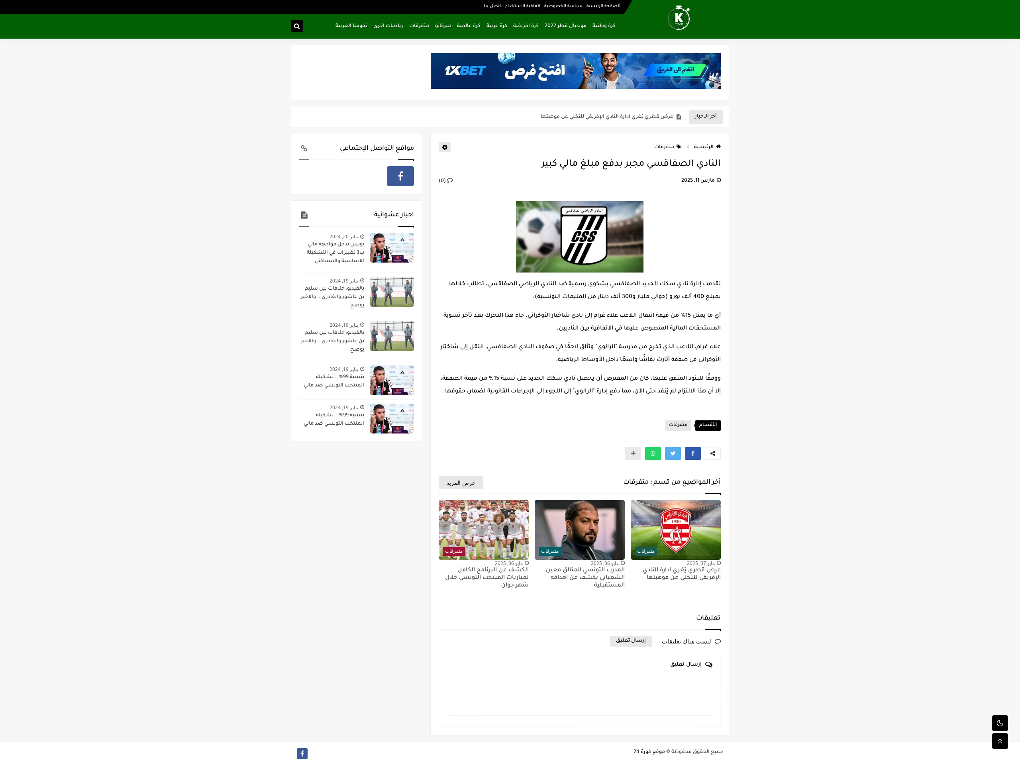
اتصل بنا (492, 6)
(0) (443, 181)
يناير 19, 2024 (344, 280)
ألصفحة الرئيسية (603, 6)
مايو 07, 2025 (701, 563)
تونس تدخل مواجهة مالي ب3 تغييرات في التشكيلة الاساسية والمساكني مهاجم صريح (335, 254)
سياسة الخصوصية (563, 6)
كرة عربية (496, 26)
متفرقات (419, 26)
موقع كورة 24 (649, 752)
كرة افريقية (526, 26)
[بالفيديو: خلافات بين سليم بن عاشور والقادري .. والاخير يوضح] (392, 292)
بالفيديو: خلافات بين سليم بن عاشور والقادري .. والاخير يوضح (332, 297)
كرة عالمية (469, 26)
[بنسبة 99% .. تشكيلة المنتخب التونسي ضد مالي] (392, 380)
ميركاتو (443, 26)
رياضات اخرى (388, 26)
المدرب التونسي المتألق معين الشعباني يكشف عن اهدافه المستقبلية (592, 117)
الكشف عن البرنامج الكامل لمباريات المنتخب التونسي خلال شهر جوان (487, 578)
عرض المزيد (461, 482)
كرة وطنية (604, 26)
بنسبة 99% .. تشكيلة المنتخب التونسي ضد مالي (334, 381)
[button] (693, 453)
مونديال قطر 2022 (565, 26)
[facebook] (400, 176)
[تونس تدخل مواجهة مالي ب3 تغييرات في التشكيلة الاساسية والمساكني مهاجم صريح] (392, 248)
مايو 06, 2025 (605, 563)
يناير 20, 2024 (344, 236)
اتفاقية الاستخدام (522, 6)
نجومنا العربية (351, 26)
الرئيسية (704, 147)
